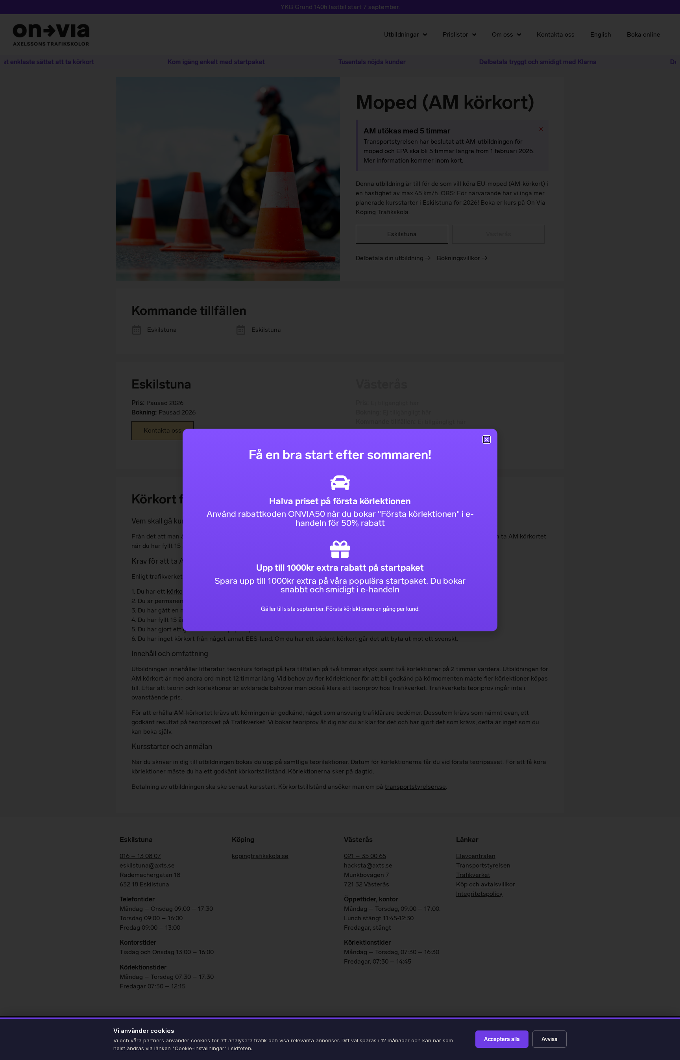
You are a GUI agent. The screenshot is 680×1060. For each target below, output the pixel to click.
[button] (487, 439)
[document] (340, 530)
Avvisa (549, 1039)
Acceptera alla (502, 1039)
